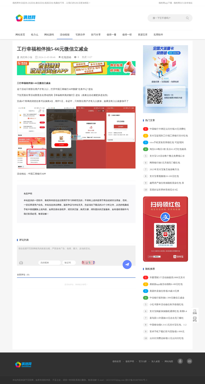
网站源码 (49, 34)
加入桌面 (155, 361)
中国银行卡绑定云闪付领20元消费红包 (164, 129)
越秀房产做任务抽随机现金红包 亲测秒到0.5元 (163, 183)
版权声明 (130, 361)
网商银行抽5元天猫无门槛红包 (162, 162)
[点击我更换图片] (88, 263)
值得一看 (111, 34)
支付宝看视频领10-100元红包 (162, 176)
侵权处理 (116, 361)
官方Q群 (143, 361)
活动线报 (64, 34)
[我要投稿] (190, 361)
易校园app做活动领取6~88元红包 (164, 284)
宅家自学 (80, 34)
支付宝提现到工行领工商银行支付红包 (166, 135)
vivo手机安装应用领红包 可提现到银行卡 (163, 143)
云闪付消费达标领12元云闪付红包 (164, 338)
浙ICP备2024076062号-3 (136, 380)
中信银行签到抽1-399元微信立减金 (165, 298)
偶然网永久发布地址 (183, 3)
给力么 (34, 34)
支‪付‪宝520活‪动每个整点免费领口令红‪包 (164, 156)
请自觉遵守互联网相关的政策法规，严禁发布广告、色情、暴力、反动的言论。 (55, 248)
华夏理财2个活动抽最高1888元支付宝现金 (164, 278)
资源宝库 (143, 34)
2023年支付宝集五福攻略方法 (162, 169)
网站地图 (169, 361)
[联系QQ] (181, 361)
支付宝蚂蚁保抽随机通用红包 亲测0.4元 (165, 311)
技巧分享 (96, 34)
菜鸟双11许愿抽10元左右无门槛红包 (163, 318)
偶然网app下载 (165, 3)
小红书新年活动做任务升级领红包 (164, 304)
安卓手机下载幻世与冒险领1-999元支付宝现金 (163, 332)
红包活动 (66, 57)
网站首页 (20, 34)
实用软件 (158, 34)
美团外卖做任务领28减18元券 (162, 291)
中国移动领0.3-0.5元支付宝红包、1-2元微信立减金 (165, 325)
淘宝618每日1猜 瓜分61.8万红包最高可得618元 (164, 149)
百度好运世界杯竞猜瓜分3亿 (161, 189)
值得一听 (127, 34)
